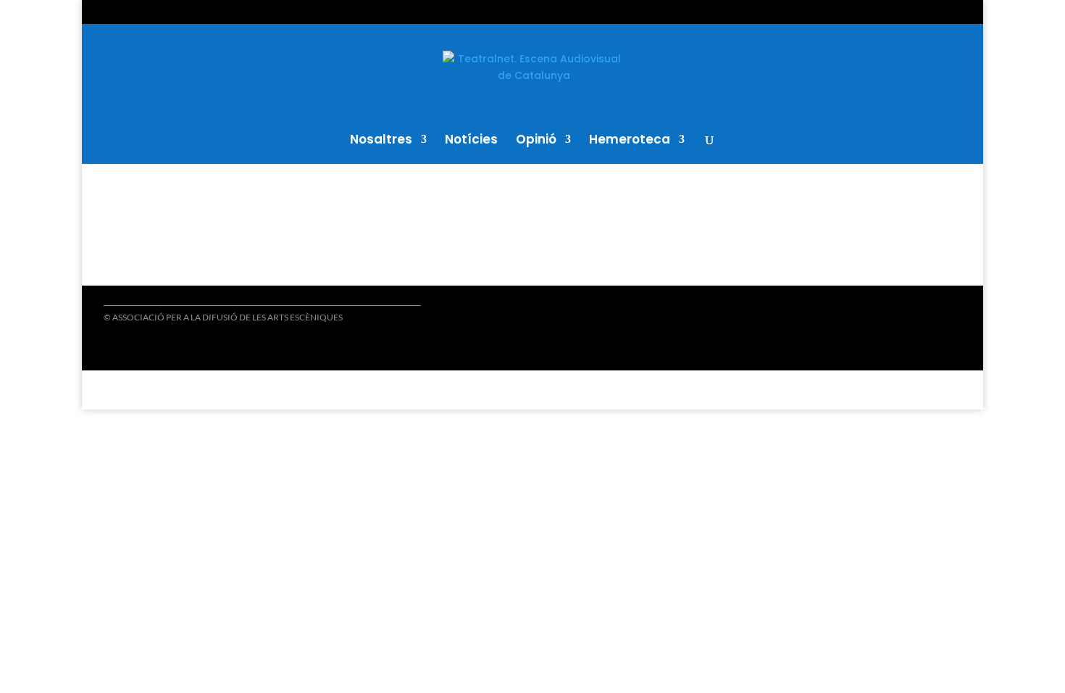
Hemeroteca (629, 141)
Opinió (536, 141)
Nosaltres (381, 141)
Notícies (471, 141)
